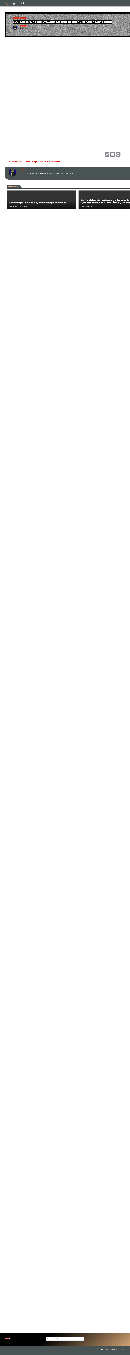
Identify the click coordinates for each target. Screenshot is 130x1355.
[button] (115, 3)
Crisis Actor (16, 18)
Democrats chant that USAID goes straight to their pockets (35, 162)
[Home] (6, 3)
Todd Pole (23, 26)
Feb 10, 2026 (14, 206)
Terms (122, 1349)
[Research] (14, 3)
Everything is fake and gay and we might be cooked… (38, 202)
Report (102, 1349)
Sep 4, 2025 (86, 206)
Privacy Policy (115, 1349)
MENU (7, 1338)
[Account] (23, 3)
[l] (30, 3)
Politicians (23, 18)
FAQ (107, 1349)
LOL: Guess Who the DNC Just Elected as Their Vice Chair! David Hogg (62, 22)
